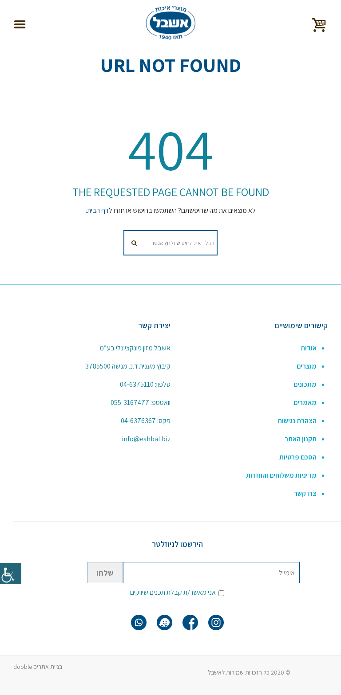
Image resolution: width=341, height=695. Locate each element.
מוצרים (307, 366)
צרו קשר (305, 493)
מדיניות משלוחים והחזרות (281, 475)
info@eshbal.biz (146, 439)
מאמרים (305, 402)
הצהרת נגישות (297, 420)
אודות (309, 348)
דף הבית (98, 210)
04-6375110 (137, 384)
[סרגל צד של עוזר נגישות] (10, 573)
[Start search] (135, 242)
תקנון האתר (301, 439)
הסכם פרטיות (298, 457)
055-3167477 (130, 402)
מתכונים (305, 384)
